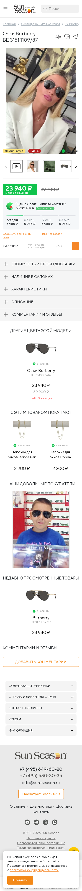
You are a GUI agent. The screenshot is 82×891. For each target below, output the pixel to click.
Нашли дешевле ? (51, 233)
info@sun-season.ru (41, 782)
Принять (20, 880)
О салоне (17, 806)
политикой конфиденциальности (34, 870)
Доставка (64, 806)
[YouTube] (27, 822)
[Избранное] (67, 37)
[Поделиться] (75, 37)
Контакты (41, 812)
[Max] (54, 822)
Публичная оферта (41, 838)
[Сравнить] (58, 37)
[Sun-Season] (41, 755)
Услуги (15, 719)
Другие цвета (14, 151)
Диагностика (41, 806)
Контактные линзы (25, 708)
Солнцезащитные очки (29, 686)
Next (75, 166)
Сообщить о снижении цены (17, 235)
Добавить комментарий (41, 662)
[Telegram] (36, 822)
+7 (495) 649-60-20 (41, 769)
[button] (5, 8)
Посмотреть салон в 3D (41, 794)
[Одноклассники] (45, 822)
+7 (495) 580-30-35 (41, 775)
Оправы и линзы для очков (32, 697)
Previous (6, 166)
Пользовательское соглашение (41, 843)
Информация (21, 730)
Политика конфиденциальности (41, 848)
